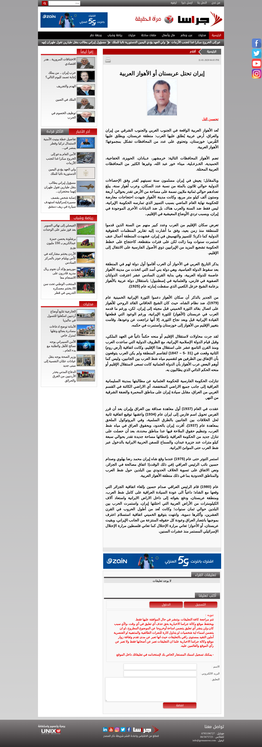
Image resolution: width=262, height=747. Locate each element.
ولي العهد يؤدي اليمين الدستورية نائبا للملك (154, 42)
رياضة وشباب (114, 35)
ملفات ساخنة (148, 35)
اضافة (180, 705)
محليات (202, 35)
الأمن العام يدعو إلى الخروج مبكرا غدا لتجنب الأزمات (220, 42)
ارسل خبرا (187, 3)
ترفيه (174, 3)
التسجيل (200, 604)
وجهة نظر (96, 35)
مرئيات (131, 35)
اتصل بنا (202, 3)
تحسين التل (210, 119)
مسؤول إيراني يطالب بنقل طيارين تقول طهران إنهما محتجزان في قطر (77, 42)
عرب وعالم (186, 35)
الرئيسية (216, 35)
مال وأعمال (168, 35)
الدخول (166, 604)
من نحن (216, 3)
